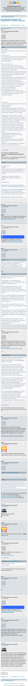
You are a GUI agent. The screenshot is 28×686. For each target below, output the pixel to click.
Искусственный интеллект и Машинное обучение (13, 680)
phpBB (9, 685)
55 (18, 25)
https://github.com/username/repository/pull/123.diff (13, 189)
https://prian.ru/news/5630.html (8, 496)
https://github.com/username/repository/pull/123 (13, 185)
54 (17, 25)
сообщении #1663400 (12, 561)
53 (16, 25)
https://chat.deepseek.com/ (7, 555)
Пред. (7, 25)
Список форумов (4, 679)
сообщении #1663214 (10, 472)
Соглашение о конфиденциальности (11, 683)
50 (12, 25)
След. (23, 25)
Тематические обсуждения (13, 679)
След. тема (8, 28)
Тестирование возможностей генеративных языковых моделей (13, 20)
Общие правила (21, 683)
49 (11, 25)
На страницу (3, 25)
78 (20, 25)
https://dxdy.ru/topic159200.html (8, 219)
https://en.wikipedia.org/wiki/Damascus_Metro (11, 348)
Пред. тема (3, 28)
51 (13, 25)
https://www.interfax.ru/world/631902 (9, 497)
